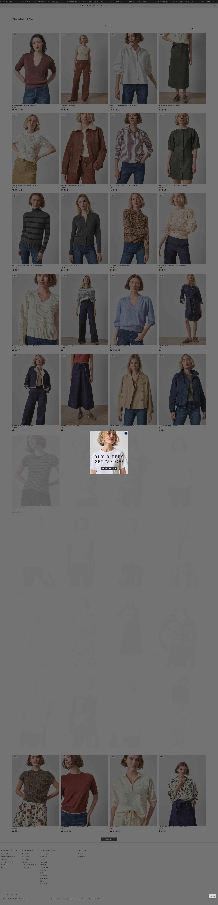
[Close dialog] (125, 433)
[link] (109, 452)
